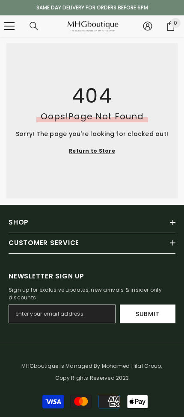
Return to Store (92, 150)
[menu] (9, 26)
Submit (148, 314)
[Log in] (147, 26)
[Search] (34, 26)
